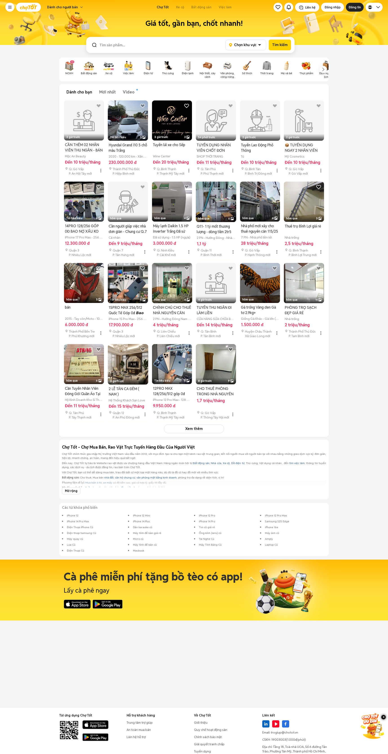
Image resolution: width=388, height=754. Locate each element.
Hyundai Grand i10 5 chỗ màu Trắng (128, 148)
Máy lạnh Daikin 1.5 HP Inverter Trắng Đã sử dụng (171, 229)
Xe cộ (180, 7)
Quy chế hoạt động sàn (210, 730)
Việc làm (225, 7)
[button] (9, 7)
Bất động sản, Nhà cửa (207, 463)
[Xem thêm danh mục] (323, 69)
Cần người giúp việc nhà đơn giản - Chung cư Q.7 (128, 229)
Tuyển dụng (202, 751)
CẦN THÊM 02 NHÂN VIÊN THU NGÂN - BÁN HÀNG (84, 147)
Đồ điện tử (238, 463)
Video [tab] (128, 92)
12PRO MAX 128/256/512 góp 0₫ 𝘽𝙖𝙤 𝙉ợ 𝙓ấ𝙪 (169, 391)
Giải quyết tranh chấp (209, 744)
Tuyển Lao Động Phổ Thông (257, 148)
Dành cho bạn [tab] (79, 92)
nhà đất (109, 477)
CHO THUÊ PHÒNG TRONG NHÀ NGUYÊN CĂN (215, 391)
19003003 (278, 740)
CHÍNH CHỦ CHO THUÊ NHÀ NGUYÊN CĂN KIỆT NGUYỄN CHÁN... (172, 310)
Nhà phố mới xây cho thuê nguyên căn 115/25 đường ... (259, 229)
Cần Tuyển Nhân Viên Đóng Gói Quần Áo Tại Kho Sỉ (82, 391)
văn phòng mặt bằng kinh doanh (157, 477)
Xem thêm (194, 428)
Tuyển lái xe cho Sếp (169, 144)
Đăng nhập (332, 7)
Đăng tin (355, 7)
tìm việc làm (297, 463)
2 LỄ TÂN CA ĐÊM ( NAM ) (124, 392)
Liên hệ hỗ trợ (136, 737)
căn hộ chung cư (125, 477)
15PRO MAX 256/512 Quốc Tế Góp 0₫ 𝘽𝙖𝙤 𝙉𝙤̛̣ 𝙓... (126, 310)
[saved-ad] (277, 7)
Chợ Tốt (163, 7)
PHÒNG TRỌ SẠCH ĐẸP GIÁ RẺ (300, 310)
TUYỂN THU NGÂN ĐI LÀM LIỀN (214, 310)
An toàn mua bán (139, 730)
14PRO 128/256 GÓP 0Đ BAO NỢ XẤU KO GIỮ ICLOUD (82, 229)
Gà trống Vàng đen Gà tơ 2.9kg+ (258, 310)
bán (68, 307)
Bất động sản (201, 7)
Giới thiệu (200, 723)
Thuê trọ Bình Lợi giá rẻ (303, 226)
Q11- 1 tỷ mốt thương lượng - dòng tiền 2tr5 (214, 229)
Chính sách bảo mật (208, 737)
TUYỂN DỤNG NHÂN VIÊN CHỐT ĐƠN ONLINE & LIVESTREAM (214, 148)
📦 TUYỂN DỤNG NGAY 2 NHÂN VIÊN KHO (301, 148)
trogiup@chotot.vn (284, 732)
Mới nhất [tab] (107, 92)
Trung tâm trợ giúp (140, 723)
